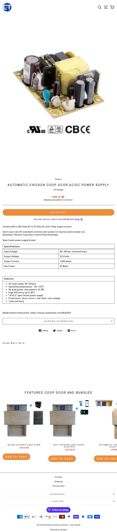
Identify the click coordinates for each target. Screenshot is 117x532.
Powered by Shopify (58, 529)
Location (58, 501)
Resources (57, 494)
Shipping (47, 200)
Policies (58, 477)
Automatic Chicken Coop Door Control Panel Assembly (30, 234)
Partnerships (58, 485)
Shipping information (58, 321)
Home (57, 179)
